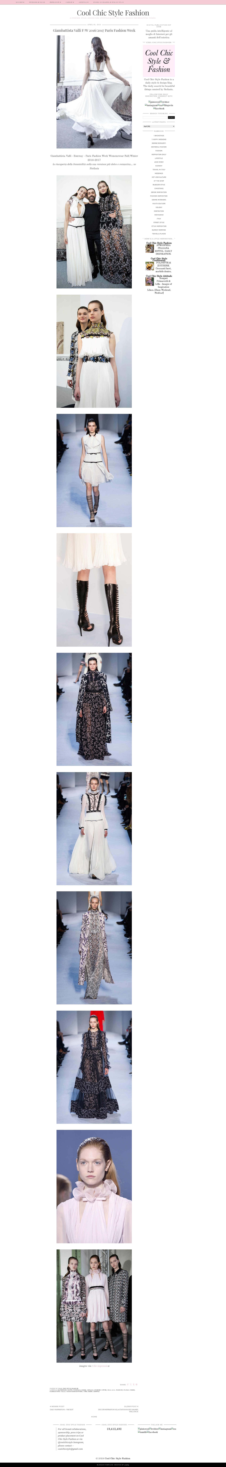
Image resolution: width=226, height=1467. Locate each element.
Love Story (159, 162)
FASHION (69, 2)
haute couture (158, 203)
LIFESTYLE (83, 2)
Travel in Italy (159, 169)
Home (94, 1417)
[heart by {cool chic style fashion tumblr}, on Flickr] (167, 105)
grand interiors (159, 200)
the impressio (100, 1366)
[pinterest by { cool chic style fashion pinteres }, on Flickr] (154, 102)
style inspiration (158, 226)
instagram (158, 215)
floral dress (129, 1390)
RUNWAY (96, 1391)
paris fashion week (75, 1391)
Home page (6, 2)
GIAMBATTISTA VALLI (57, 1391)
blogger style (159, 184)
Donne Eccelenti (159, 143)
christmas (159, 188)
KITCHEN (19, 2)
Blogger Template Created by (113, 1465)
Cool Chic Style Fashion (113, 12)
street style (158, 222)
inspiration (159, 211)
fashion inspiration (158, 196)
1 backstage (61, 1390)
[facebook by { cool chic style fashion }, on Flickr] (158, 109)
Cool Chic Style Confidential (159, 260)
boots (70, 1390)
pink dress (88, 1391)
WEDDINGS (159, 173)
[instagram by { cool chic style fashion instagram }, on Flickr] (151, 105)
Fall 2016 (111, 1390)
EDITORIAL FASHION (159, 147)
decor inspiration (159, 192)
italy (159, 218)
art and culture (159, 177)
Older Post (118, 1409)
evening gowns (100, 1390)
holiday (159, 207)
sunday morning (159, 230)
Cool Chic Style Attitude (159, 276)
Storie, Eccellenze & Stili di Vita (107, 2)
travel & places (159, 234)
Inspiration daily (159, 154)
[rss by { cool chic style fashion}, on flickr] (159, 105)
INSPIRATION (54, 2)
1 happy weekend (159, 139)
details (90, 1390)
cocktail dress (79, 1390)
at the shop (159, 181)
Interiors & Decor (37, 2)
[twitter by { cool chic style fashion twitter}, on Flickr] (164, 102)
